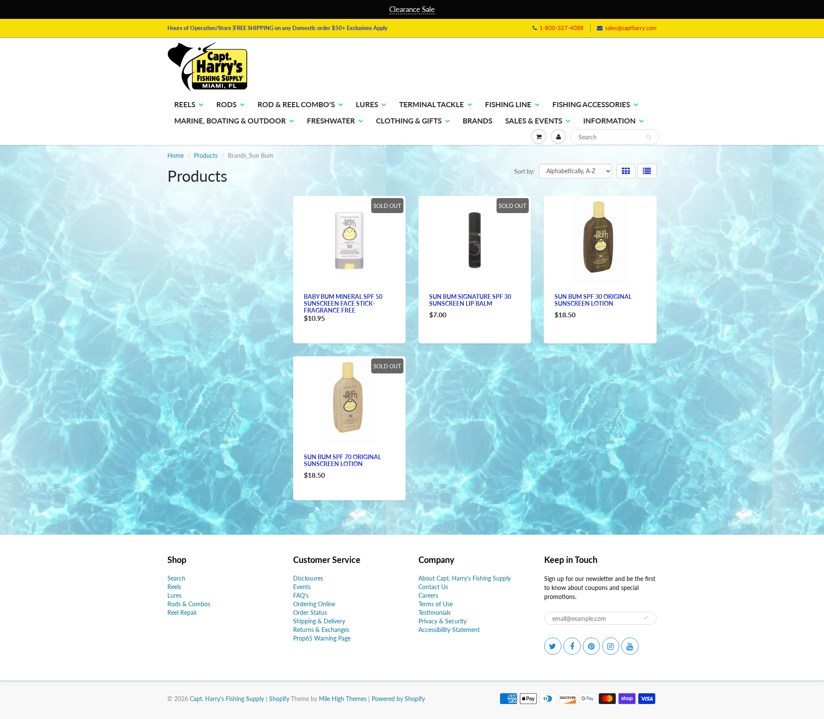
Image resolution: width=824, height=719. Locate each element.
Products (206, 155)
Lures (367, 104)
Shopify (279, 698)
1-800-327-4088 (561, 27)
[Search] (648, 137)
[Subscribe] (646, 618)
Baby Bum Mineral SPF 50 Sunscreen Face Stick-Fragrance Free (343, 303)
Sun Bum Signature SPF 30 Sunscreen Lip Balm (470, 300)
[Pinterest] (591, 646)
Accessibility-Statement (449, 629)
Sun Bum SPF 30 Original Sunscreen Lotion (593, 300)
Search (176, 578)
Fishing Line (508, 104)
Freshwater (331, 120)
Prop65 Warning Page (322, 638)
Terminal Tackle (431, 104)
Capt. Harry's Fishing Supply (227, 698)
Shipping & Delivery (319, 621)
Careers (428, 595)
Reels (184, 104)
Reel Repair (182, 612)
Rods (226, 104)
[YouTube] (630, 646)
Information (609, 120)
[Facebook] (572, 646)
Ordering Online (314, 604)
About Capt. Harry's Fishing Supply (464, 578)
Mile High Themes (343, 698)
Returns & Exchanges (321, 629)
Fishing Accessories (591, 104)
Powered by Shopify (398, 698)
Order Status (310, 612)
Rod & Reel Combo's (296, 104)
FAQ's (301, 595)
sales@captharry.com (631, 27)
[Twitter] (552, 646)
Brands (477, 120)
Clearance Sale (412, 9)
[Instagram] (610, 646)
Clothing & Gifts (409, 120)
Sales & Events (533, 120)
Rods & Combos (188, 604)
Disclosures (308, 578)
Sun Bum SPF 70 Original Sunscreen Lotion (342, 460)
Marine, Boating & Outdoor (230, 120)
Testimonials (434, 612)
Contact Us (433, 586)
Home (175, 155)
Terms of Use (435, 604)
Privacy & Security (442, 621)
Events (302, 586)
